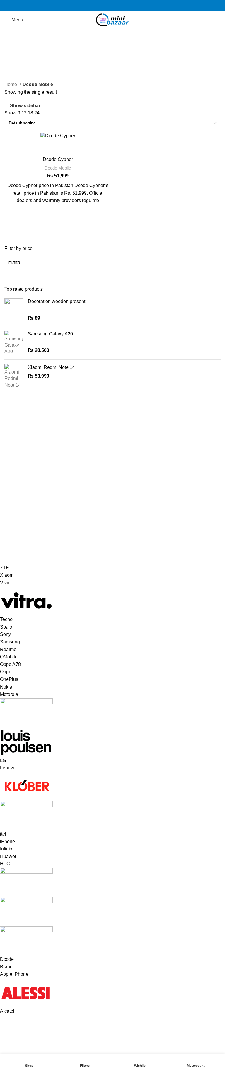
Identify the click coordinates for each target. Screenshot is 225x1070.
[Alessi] (108, 789)
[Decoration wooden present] (13, 309)
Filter (14, 263)
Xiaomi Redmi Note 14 (51, 367)
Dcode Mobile (58, 167)
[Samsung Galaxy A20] (13, 343)
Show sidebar (25, 105)
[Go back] (11, 48)
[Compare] (57, 146)
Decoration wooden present (56, 301)
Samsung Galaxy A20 (50, 333)
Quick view (57, 226)
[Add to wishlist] (57, 211)
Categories (18, 77)
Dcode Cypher (58, 159)
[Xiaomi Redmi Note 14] (13, 376)
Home (11, 84)
